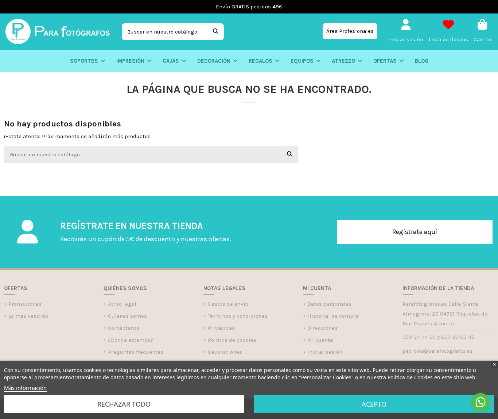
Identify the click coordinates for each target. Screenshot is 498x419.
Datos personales (329, 304)
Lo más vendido (28, 316)
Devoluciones (225, 352)
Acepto (374, 404)
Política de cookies (232, 340)
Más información (25, 387)
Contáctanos (124, 328)
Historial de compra (332, 316)
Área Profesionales (350, 31)
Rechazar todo (124, 404)
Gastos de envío (228, 304)
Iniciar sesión (324, 352)
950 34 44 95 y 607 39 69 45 (438, 337)
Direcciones (322, 328)
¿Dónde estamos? (130, 340)
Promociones (25, 304)
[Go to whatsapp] (480, 402)
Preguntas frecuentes (135, 352)
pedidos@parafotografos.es (437, 351)
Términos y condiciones (238, 316)
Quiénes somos (127, 316)
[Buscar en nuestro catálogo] (215, 31)
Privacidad (221, 328)
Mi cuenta (320, 340)
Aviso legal (122, 304)
